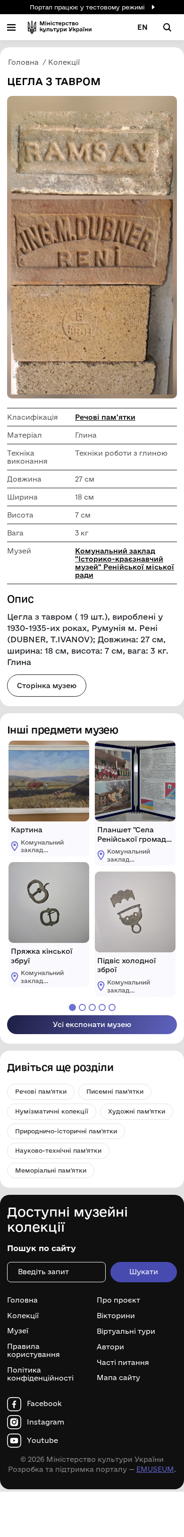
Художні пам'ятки (136, 1111)
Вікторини (116, 1316)
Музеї (17, 1331)
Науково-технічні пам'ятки (58, 1150)
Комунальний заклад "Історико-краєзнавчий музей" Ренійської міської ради (124, 563)
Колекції (23, 1316)
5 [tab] (112, 1007)
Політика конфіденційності (40, 1374)
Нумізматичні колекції (51, 1111)
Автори (110, 1347)
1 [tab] (72, 1007)
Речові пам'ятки (105, 417)
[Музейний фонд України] (59, 27)
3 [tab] (92, 1007)
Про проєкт (118, 1300)
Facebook (44, 1403)
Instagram (45, 1422)
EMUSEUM (155, 1469)
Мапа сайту (118, 1378)
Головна (22, 1300)
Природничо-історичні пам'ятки (66, 1131)
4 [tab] (102, 1007)
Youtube (42, 1440)
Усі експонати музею (92, 1024)
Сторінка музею (46, 686)
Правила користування (33, 1350)
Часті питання (123, 1362)
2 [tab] (82, 1007)
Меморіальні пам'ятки (50, 1170)
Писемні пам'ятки (114, 1091)
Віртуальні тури (126, 1331)
